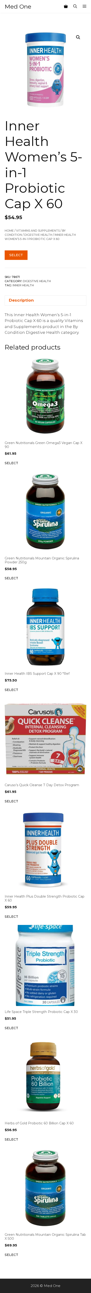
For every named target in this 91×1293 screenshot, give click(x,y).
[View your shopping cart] (65, 6)
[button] (78, 37)
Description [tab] (21, 300)
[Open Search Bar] (75, 6)
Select (16, 255)
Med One (18, 6)
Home (9, 230)
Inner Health (23, 285)
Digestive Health (38, 235)
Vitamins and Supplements (38, 230)
